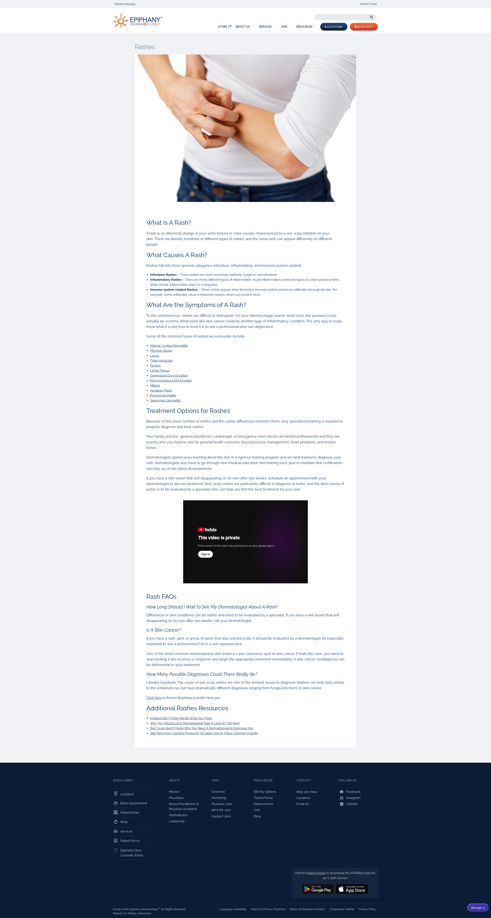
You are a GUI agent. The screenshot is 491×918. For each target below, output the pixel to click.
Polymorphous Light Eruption (171, 380)
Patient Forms (130, 841)
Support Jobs (221, 816)
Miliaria (155, 385)
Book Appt (365, 27)
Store (222, 26)
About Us (243, 26)
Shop (124, 822)
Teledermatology (125, 4)
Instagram (353, 798)
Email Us (302, 804)
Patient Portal (368, 4)
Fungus (155, 365)
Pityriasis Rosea (161, 350)
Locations (334, 27)
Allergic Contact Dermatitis (169, 345)
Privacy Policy (367, 909)
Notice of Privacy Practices (268, 909)
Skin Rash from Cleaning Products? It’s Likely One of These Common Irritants (204, 733)
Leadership (177, 821)
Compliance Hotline (341, 909)
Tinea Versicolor (161, 360)
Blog (257, 816)
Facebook (352, 792)
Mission (174, 792)
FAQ (257, 810)
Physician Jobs (222, 804)
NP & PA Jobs (221, 810)
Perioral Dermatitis (163, 395)
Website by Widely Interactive (132, 913)
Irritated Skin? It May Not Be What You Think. (181, 718)
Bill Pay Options (265, 792)
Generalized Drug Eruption (169, 375)
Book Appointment (133, 803)
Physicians (176, 798)
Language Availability (233, 909)
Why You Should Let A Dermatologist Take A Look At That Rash (195, 723)
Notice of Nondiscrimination (307, 909)
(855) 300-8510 (306, 792)
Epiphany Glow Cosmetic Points (131, 853)
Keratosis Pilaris (161, 390)
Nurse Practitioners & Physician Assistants (184, 806)
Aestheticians (178, 815)
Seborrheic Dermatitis (165, 400)
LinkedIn (351, 804)
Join (284, 26)
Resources (304, 26)
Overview (218, 792)
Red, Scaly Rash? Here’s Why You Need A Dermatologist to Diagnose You (201, 728)
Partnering (219, 798)
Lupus (154, 355)
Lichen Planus (160, 370)
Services (265, 26)
